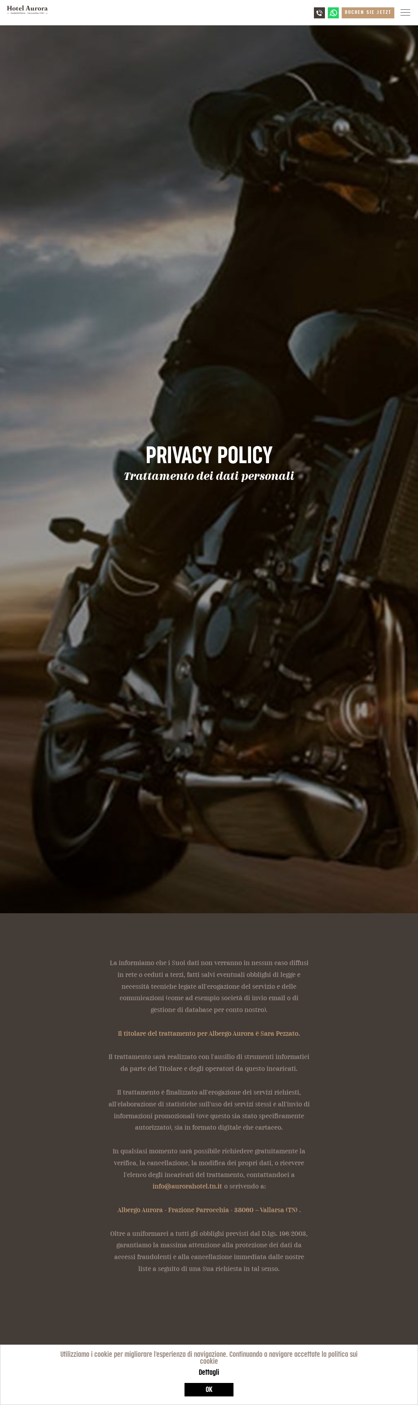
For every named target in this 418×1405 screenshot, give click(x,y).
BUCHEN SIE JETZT (368, 12)
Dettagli (209, 1372)
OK (209, 1389)
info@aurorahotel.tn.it (187, 1186)
